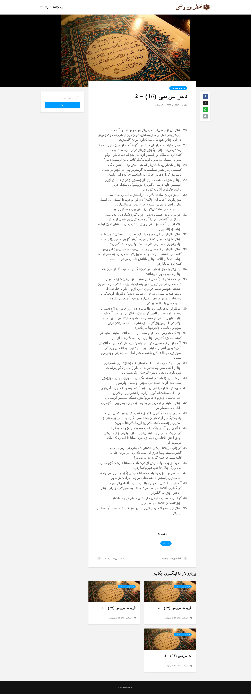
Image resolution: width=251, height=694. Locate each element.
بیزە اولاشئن (57, 7)
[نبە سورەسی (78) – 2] (170, 639)
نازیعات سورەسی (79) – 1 (119, 608)
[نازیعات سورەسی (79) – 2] (170, 591)
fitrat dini (184, 105)
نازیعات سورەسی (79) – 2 (175, 608)
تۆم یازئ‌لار (166, 543)
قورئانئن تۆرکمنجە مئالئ (178, 88)
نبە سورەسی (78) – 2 (178, 656)
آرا (62, 105)
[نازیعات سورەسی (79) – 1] (114, 591)
